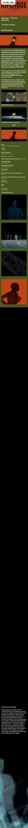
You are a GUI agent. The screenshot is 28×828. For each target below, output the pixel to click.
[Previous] (3, 134)
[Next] (25, 134)
